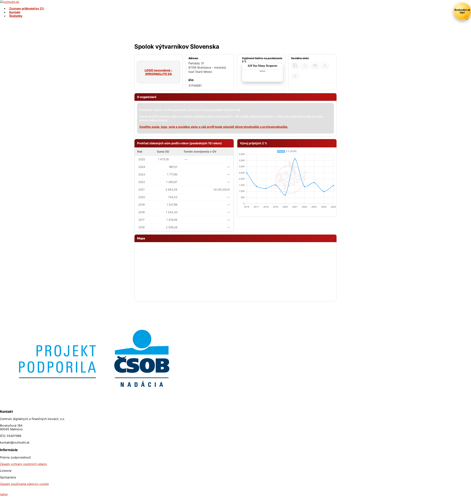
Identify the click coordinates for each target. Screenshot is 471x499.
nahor (4, 494)
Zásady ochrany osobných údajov (23, 464)
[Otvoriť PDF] (262, 72)
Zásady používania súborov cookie (24, 484)
